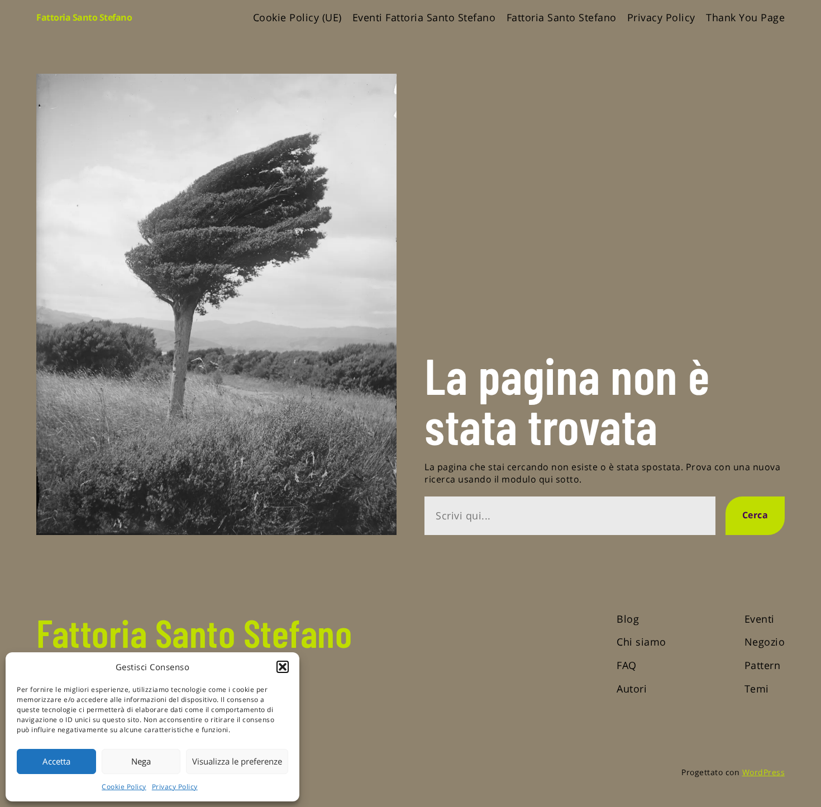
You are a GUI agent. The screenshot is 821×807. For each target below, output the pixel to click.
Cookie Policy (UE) (297, 17)
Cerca (755, 515)
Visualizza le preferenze (237, 761)
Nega (141, 761)
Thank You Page (745, 17)
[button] (282, 666)
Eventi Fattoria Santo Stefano (424, 17)
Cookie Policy (124, 786)
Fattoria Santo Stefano (84, 17)
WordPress (763, 772)
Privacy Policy (175, 786)
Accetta (56, 761)
